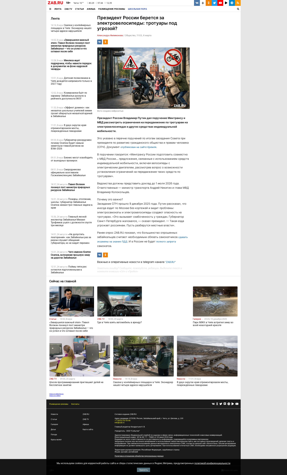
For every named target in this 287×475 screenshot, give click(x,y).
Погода (54, 435)
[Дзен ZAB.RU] (203, 3)
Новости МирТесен (56, 394)
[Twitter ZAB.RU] (214, 3)
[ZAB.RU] (55, 4)
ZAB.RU (86, 414)
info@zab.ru (120, 423)
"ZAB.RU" (170, 261)
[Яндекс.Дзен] (225, 404)
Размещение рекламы (58, 404)
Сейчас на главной (62, 281)
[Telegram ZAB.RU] (232, 3)
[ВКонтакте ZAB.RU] (197, 3)
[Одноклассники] (217, 404)
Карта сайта (88, 429)
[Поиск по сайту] (194, 9)
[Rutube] (233, 404)
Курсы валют (56, 440)
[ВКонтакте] (213, 404)
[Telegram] (229, 404)
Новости (54, 414)
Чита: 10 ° (78, 2)
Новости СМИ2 (55, 395)
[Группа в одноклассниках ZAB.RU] (209, 3)
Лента (57, 8)
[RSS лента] (238, 3)
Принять (143, 469)
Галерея (54, 424)
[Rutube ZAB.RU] (226, 3)
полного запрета (166, 241)
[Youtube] (237, 404)
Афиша (91, 8)
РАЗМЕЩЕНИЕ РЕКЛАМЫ (111, 8)
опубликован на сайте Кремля (138, 147)
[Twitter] (221, 404)
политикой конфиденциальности (212, 463)
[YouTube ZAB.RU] (220, 3)
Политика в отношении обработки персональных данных (139, 456)
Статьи (79, 8)
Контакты (75, 404)
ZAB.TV (68, 8)
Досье (53, 429)
